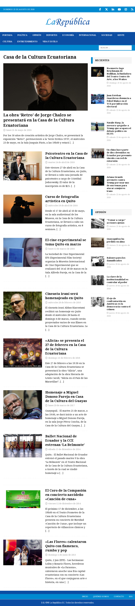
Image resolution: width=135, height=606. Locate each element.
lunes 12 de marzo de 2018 (61, 249)
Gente (120, 35)
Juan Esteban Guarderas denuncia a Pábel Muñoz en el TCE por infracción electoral (119, 101)
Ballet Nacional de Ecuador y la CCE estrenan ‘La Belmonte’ (65, 440)
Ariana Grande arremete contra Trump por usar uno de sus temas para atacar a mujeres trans (118, 184)
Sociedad (106, 35)
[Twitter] (106, 9)
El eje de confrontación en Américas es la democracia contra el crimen (118, 304)
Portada (7, 35)
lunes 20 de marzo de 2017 (61, 405)
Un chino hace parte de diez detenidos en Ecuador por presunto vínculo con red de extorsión (119, 155)
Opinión (36, 35)
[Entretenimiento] (22, 552)
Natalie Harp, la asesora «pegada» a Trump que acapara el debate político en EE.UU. (119, 128)
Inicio (85, 596)
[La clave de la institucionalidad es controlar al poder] (97, 280)
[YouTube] (119, 9)
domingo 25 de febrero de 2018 (64, 358)
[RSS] (132, 9)
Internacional (87, 35)
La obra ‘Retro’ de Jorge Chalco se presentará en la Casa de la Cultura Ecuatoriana (38, 120)
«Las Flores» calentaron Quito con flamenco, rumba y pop (65, 545)
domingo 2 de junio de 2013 (62, 555)
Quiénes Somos (101, 596)
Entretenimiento (27, 41)
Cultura (7, 41)
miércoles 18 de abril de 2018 (63, 205)
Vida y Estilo (50, 41)
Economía (68, 35)
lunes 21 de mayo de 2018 (18, 130)
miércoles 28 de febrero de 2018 (64, 302)
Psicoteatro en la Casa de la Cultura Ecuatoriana (66, 155)
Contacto (119, 596)
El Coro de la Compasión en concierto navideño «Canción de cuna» (65, 494)
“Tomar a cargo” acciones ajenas (116, 221)
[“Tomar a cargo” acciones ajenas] (97, 223)
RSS (131, 596)
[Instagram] (126, 9)
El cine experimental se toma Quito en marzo (65, 242)
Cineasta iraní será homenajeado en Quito (64, 295)
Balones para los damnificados (116, 259)
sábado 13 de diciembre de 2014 (64, 449)
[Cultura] (22, 165)
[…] (72, 142)
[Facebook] (100, 9)
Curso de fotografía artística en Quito (62, 198)
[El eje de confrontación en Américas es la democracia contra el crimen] (97, 302)
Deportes (51, 35)
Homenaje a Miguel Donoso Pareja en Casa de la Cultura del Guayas (66, 396)
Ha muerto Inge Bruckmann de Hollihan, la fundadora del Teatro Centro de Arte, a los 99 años (119, 74)
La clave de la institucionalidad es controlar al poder (117, 279)
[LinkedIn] (113, 9)
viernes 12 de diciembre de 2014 (64, 503)
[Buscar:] (115, 47)
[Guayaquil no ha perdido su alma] (97, 242)
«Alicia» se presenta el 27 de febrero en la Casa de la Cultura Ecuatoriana (65, 347)
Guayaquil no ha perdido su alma (116, 240)
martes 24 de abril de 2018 (61, 162)
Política (22, 35)
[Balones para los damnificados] (97, 261)
